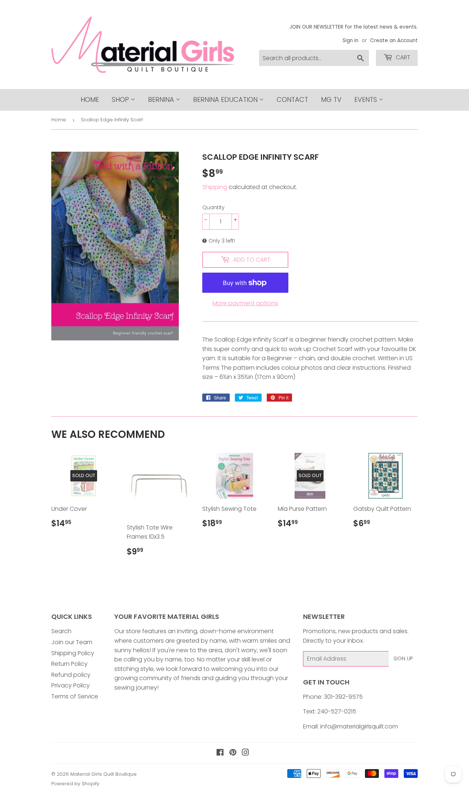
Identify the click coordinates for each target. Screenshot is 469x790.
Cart (402, 57)
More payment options (245, 303)
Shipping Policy (72, 653)
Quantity (213, 207)
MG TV (331, 99)
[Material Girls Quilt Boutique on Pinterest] (233, 753)
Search (61, 631)
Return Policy (69, 664)
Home (90, 99)
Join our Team (71, 642)
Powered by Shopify (75, 783)
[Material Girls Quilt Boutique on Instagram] (245, 753)
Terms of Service (74, 696)
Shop (121, 99)
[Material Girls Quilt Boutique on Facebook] (220, 753)
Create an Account (394, 40)
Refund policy (71, 675)
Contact (292, 99)
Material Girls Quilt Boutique (103, 774)
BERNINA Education (226, 99)
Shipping (214, 187)
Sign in (350, 40)
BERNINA (162, 99)
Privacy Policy (70, 685)
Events (366, 99)
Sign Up (403, 658)
